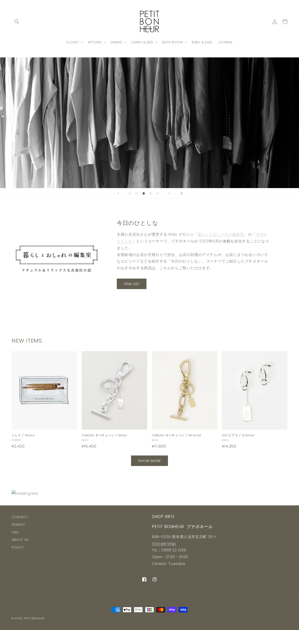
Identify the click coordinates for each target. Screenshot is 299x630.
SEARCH (18, 524)
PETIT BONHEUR (34, 618)
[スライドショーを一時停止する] (181, 193)
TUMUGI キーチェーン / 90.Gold (176, 436)
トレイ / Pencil (23, 436)
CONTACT (20, 517)
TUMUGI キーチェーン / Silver (104, 436)
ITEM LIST (131, 283)
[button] (17, 22)
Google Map (164, 543)
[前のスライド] (118, 193)
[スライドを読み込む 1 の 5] (129, 193)
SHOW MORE (149, 460)
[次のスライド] (169, 193)
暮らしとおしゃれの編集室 (221, 234)
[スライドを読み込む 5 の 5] (157, 193)
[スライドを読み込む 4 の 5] (150, 193)
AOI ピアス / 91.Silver (238, 436)
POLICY (18, 547)
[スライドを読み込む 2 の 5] (136, 193)
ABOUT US (20, 539)
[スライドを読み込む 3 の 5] (143, 193)
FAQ (15, 532)
